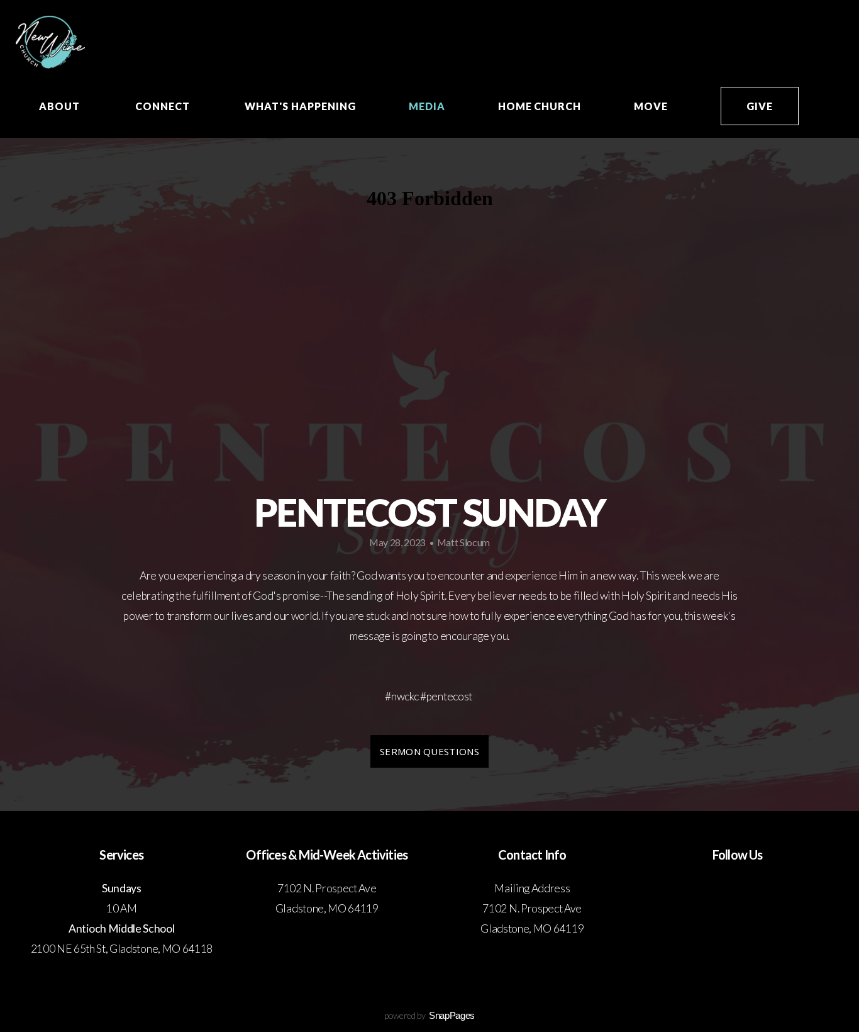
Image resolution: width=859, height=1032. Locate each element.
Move (651, 106)
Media (427, 106)
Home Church (540, 106)
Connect (163, 106)
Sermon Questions (429, 751)
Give (759, 106)
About (60, 106)
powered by (429, 1015)
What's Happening (300, 106)
